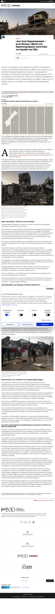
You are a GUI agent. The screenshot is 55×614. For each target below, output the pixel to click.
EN (4, 1)
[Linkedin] (25, 522)
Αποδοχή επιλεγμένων (27, 324)
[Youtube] (33, 522)
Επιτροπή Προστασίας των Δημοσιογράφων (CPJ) (30, 91)
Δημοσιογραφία (40, 500)
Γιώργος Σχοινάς (50, 103)
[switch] (21, 315)
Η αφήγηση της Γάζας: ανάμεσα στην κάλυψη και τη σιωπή (19, 101)
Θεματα (18, 38)
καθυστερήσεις (35, 452)
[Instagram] (29, 522)
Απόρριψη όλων (10, 324)
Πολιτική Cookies (6, 304)
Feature (3, 99)
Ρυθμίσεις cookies (46, 320)
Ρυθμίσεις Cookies (39, 596)
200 (23, 484)
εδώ (17, 93)
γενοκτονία (17, 156)
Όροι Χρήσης (24, 596)
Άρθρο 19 (11, 441)
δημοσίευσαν (22, 401)
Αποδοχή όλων (45, 324)
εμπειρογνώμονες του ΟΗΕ (37, 155)
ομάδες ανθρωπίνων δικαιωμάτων (18, 155)
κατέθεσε (20, 438)
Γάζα (53, 500)
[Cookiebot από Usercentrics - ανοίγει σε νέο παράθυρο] (47, 289)
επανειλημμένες (22, 468)
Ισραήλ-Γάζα (48, 500)
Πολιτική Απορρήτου (16, 596)
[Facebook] (21, 522)
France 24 (16, 229)
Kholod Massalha (44, 54)
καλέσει (18, 429)
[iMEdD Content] (10, 6)
